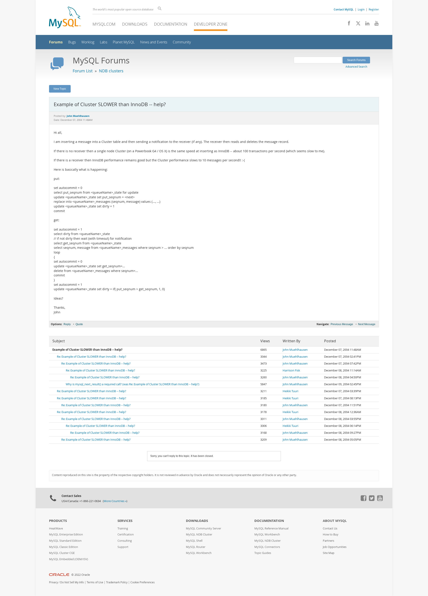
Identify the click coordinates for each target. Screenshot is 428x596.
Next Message (366, 324)
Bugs (72, 42)
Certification (125, 534)
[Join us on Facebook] (347, 24)
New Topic (60, 88)
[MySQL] (65, 18)
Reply (67, 324)
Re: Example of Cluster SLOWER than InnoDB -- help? (91, 357)
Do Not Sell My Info (72, 582)
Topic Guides (262, 553)
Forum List (83, 70)
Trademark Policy (117, 582)
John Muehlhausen (295, 350)
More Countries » (115, 501)
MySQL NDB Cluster (199, 534)
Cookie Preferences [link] (142, 582)
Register (374, 9)
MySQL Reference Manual (271, 528)
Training (122, 528)
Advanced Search (356, 66)
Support (122, 547)
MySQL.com (104, 24)
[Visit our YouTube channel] (375, 24)
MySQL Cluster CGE (62, 553)
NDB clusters (111, 70)
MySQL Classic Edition (63, 547)
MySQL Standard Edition (65, 541)
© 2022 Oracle (80, 575)
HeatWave (56, 528)
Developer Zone (210, 24)
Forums (56, 42)
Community (182, 42)
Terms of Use (95, 582)
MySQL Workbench (199, 553)
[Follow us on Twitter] (371, 500)
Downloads (134, 24)
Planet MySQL (124, 42)
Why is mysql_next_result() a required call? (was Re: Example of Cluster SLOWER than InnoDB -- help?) (132, 384)
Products (58, 520)
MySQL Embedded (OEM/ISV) (68, 559)
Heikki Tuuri (290, 391)
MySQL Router (195, 547)
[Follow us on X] (356, 24)
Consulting (124, 541)
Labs (103, 42)
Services (124, 520)
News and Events (153, 42)
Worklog (87, 42)
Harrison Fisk (291, 370)
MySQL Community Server (203, 528)
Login (361, 9)
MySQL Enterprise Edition (66, 534)
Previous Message (342, 324)
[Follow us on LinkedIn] (366, 24)
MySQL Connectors (267, 547)
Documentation (170, 24)
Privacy (53, 582)
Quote (79, 324)
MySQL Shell (194, 541)
